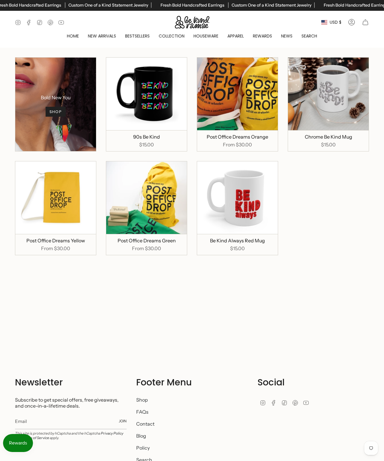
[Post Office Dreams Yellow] (55, 197)
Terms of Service (35, 438)
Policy (143, 448)
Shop (142, 400)
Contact (145, 424)
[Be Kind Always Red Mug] (237, 197)
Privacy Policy (112, 433)
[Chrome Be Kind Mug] (328, 94)
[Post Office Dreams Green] (146, 197)
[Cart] (365, 22)
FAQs (142, 412)
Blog (141, 436)
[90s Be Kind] (146, 94)
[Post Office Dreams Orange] (237, 94)
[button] (171, 36)
